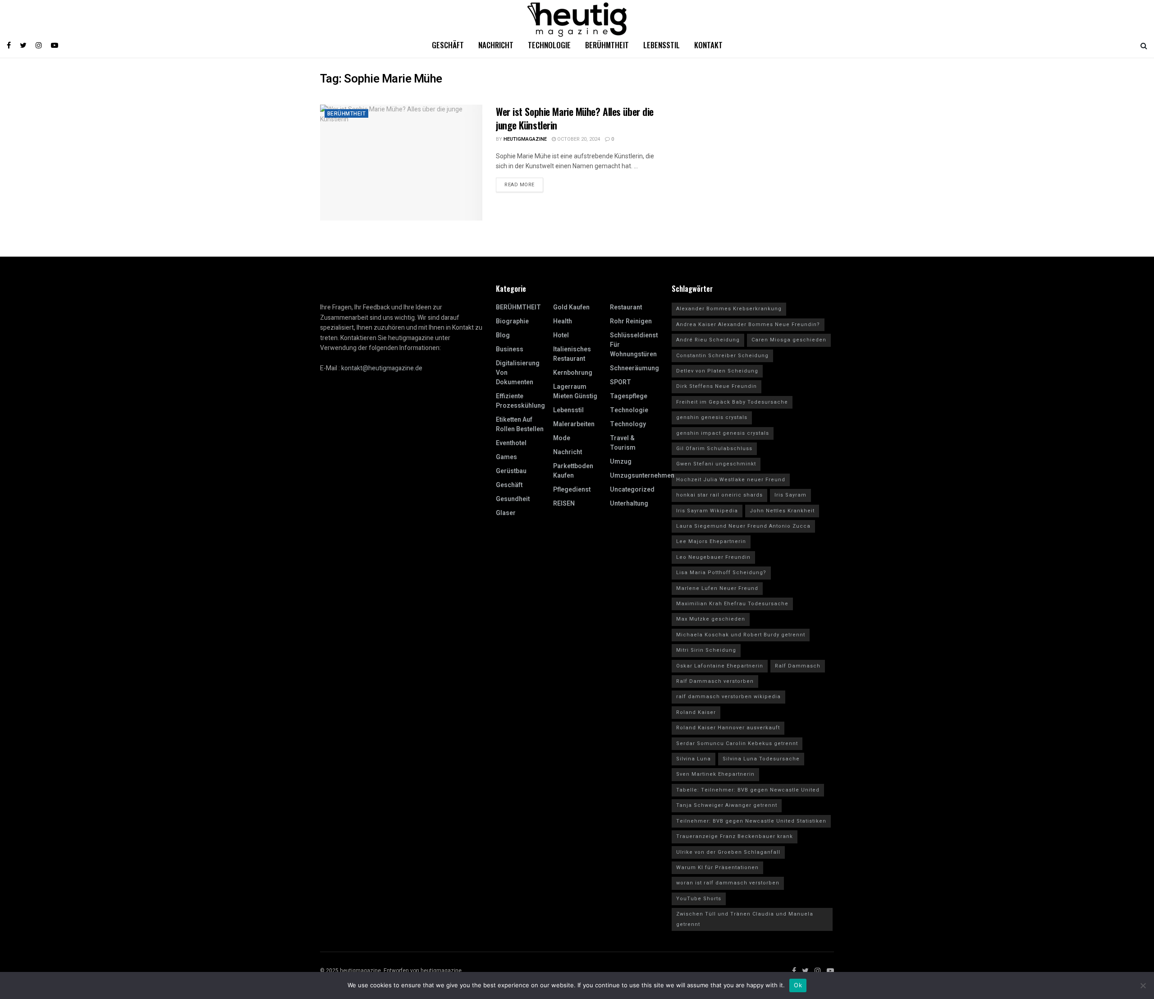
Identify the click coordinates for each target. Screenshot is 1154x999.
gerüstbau (511, 471)
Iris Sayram (790, 495)
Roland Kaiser (696, 712)
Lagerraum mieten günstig (575, 391)
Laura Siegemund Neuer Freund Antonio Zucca (743, 526)
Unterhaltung (629, 503)
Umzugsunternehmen (642, 475)
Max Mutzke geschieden (710, 619)
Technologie (549, 45)
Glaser (506, 513)
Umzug (621, 461)
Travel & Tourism (623, 442)
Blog (503, 335)
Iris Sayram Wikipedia (707, 511)
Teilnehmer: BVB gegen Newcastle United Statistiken (751, 821)
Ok (798, 985)
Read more (519, 185)
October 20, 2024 (578, 139)
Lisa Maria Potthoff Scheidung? (721, 572)
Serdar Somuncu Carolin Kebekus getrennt (737, 743)
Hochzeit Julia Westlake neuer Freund (730, 479)
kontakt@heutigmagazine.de (381, 368)
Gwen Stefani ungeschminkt (716, 464)
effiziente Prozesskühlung (520, 400)
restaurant (626, 307)
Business (509, 349)
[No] (1142, 985)
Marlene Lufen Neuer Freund (717, 588)
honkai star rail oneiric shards (719, 495)
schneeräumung (634, 368)
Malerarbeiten (574, 424)
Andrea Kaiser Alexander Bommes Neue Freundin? (748, 324)
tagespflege (628, 396)
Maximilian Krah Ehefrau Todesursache (732, 604)
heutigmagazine (525, 139)
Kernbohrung (572, 373)
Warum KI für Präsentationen (717, 867)
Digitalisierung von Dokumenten (518, 373)
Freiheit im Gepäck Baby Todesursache (732, 402)
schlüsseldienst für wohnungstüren (634, 345)
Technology (628, 424)
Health (562, 321)
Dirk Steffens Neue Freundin (716, 386)
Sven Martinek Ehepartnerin (715, 774)
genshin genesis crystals (711, 417)
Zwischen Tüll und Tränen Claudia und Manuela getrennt (744, 919)
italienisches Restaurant (572, 354)
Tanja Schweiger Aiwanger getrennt (726, 805)
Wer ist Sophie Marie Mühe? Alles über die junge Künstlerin (575, 118)
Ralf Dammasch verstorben (715, 681)
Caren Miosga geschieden (788, 340)
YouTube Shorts (698, 898)
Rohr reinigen (631, 321)
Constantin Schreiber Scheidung (722, 355)
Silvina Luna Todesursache (761, 759)
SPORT (620, 382)
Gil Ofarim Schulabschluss (714, 448)
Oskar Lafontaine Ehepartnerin (719, 666)
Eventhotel (511, 443)
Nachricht (495, 45)
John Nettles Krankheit (782, 511)
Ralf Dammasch (797, 666)
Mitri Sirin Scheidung (706, 650)
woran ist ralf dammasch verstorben (727, 883)
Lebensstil (661, 45)
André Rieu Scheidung (708, 340)
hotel (561, 335)
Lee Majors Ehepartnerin (711, 541)
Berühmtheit (607, 45)
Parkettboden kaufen (573, 470)
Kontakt (708, 45)
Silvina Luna (693, 759)
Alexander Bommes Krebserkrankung (729, 309)
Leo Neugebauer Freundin (713, 557)
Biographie (512, 321)
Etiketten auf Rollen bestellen (520, 424)
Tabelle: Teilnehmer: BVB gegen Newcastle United (748, 790)
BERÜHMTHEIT (346, 114)
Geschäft (448, 45)
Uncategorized (632, 489)
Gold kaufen (571, 307)
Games (506, 457)
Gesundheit (513, 499)
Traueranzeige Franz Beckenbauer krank (734, 836)
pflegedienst (572, 489)
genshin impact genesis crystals (722, 433)
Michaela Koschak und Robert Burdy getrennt (740, 635)
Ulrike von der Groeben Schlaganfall (728, 852)
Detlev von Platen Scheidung (717, 371)
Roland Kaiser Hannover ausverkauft (728, 728)
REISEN (564, 503)
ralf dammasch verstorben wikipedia (728, 696)
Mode (561, 438)
